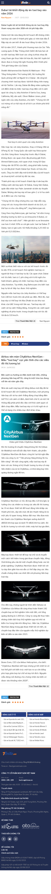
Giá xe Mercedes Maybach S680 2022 (14, 723)
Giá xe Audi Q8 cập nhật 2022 (14, 730)
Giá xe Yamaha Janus (37, 737)
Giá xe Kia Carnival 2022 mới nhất (14, 726)
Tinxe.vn (11, 753)
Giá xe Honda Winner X (38, 726)
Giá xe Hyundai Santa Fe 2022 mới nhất (14, 733)
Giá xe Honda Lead (37, 733)
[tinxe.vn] (25, 2)
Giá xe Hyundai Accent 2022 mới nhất (14, 719)
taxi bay (15, 343)
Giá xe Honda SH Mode (38, 730)
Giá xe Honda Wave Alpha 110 (40, 719)
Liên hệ (4, 849)
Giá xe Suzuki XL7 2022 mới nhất (14, 740)
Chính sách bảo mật (9, 853)
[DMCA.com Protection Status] (11, 331)
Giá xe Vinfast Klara (37, 740)
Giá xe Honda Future (37, 723)
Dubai (25, 343)
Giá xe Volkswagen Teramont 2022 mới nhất (14, 737)
